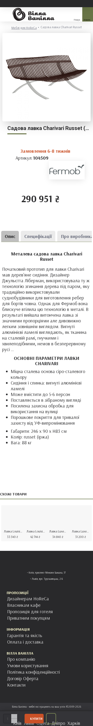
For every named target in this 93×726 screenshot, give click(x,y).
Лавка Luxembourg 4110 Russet (81, 531)
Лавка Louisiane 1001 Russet (36, 531)
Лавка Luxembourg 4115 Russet (58, 531)
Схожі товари (13, 494)
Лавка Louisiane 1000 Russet (13, 531)
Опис (10, 236)
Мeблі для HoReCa (24, 28)
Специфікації (38, 236)
